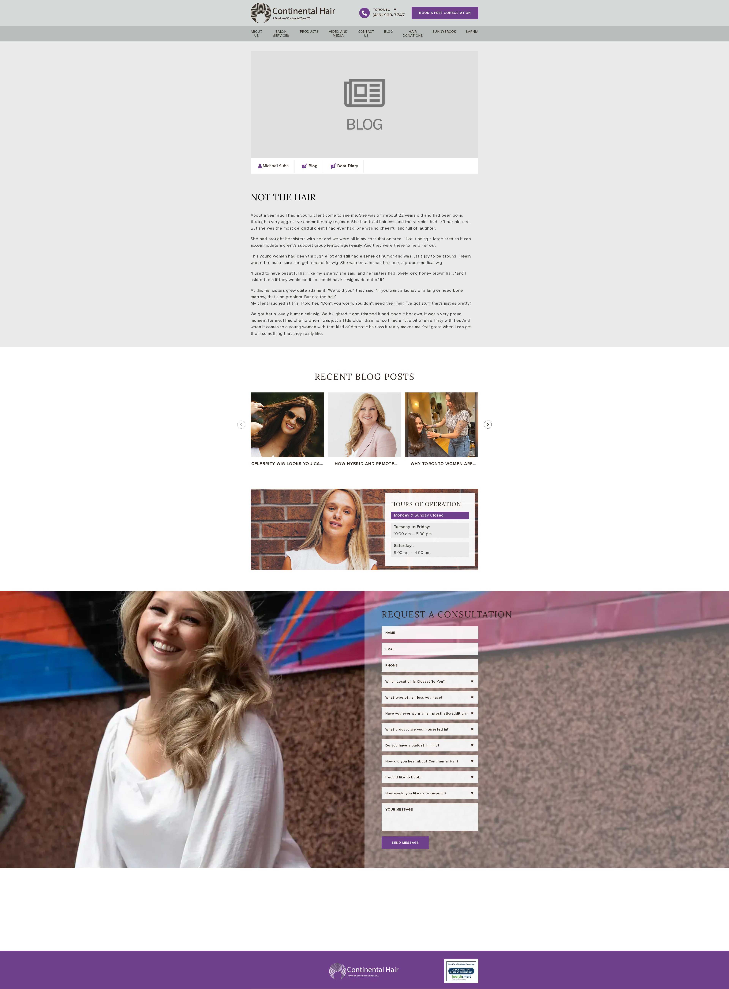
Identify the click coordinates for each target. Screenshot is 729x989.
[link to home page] (293, 13)
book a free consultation (445, 13)
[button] (488, 425)
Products (309, 31)
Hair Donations (413, 33)
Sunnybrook (444, 31)
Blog (388, 31)
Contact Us (366, 33)
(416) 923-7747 (389, 15)
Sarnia (472, 31)
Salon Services (281, 33)
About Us (256, 33)
